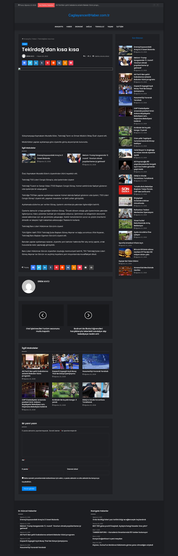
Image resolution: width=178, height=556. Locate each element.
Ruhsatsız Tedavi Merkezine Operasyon (143, 211)
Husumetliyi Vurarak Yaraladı (95, 371)
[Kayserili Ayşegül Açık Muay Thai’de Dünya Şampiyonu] (65, 361)
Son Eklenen (137, 38)
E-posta (25, 469)
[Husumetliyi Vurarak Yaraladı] (95, 361)
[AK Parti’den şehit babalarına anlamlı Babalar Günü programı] (35, 361)
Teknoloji (99, 27)
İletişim (119, 27)
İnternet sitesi (72, 469)
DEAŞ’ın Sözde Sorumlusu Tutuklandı (93, 401)
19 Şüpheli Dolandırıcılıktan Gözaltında (141, 200)
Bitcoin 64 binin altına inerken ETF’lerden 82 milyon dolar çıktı (143, 252)
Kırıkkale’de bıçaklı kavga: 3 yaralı (64, 401)
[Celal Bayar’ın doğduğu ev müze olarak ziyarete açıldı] (125, 153)
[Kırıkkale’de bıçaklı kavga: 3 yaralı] (65, 390)
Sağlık (89, 27)
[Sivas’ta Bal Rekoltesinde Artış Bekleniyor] (125, 223)
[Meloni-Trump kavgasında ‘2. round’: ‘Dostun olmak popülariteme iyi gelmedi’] (74, 158)
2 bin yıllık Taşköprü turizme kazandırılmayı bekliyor (144, 141)
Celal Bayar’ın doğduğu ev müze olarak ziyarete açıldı (144, 152)
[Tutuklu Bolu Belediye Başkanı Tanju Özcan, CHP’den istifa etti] (125, 189)
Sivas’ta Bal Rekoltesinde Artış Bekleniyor (142, 223)
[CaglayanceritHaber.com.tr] (89, 15)
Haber (69, 27)
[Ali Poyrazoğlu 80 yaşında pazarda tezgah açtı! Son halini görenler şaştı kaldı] (125, 164)
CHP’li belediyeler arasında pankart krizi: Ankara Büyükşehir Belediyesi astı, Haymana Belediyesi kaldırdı (34, 403)
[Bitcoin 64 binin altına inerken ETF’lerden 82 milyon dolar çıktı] (125, 252)
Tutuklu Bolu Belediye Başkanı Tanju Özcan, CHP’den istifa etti (143, 189)
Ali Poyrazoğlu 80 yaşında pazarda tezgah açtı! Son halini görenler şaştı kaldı (145, 165)
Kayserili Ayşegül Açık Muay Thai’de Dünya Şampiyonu (64, 372)
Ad (23, 460)
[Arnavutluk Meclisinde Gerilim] (125, 270)
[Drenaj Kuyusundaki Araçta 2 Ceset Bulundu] (28, 158)
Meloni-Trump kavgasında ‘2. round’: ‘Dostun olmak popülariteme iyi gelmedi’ (95, 158)
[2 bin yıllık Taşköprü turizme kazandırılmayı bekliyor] (125, 141)
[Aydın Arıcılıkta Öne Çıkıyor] (125, 235)
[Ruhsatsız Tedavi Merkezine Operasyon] (125, 213)
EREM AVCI (30, 56)
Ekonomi (79, 27)
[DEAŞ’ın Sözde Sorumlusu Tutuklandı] (95, 390)
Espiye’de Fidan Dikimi (128, 261)
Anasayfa (59, 27)
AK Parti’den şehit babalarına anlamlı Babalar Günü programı (78, 5)
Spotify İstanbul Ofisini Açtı (131, 243)
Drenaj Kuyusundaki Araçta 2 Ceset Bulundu (144, 48)
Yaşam (110, 27)
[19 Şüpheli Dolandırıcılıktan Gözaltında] (125, 201)
